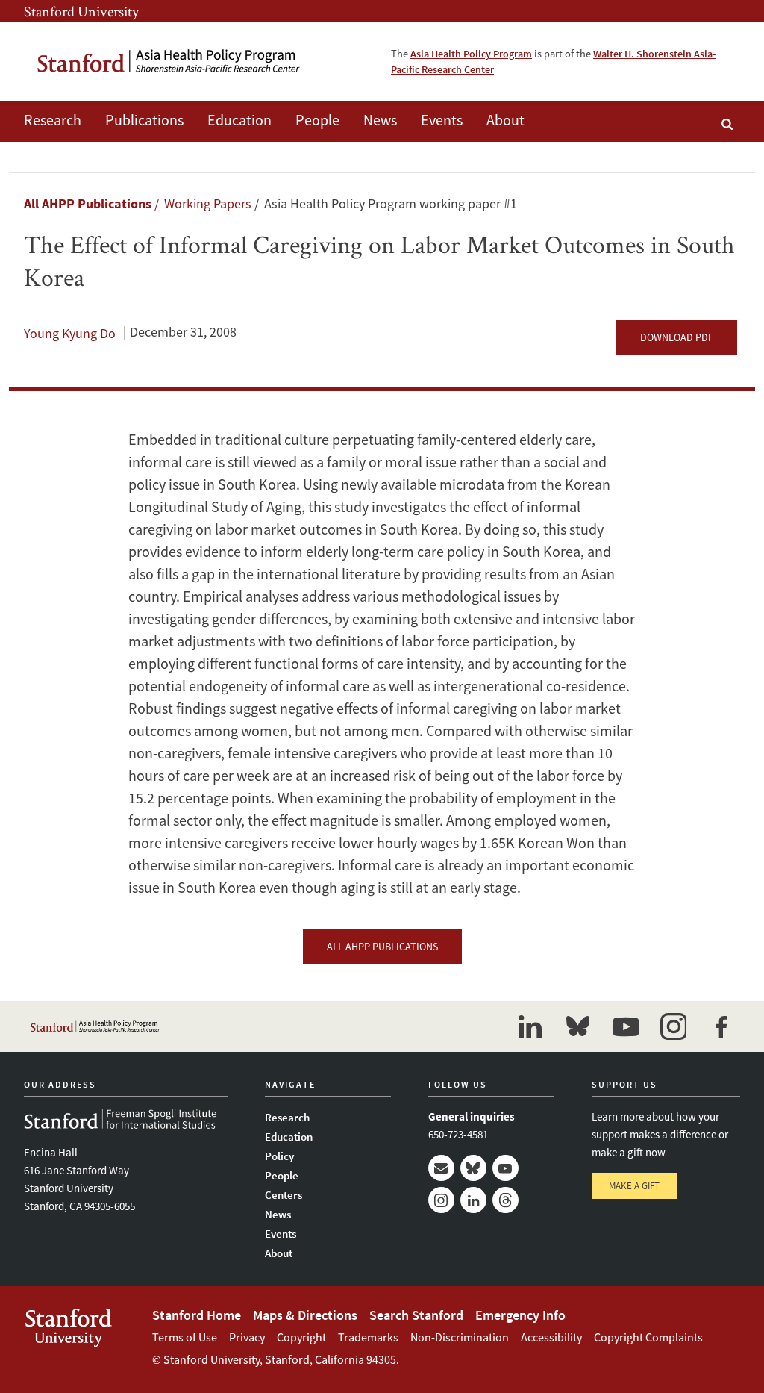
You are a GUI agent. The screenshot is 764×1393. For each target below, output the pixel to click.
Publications (144, 119)
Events (442, 119)
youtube (625, 1026)
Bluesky (473, 1168)
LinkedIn (473, 1200)
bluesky (577, 1026)
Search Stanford (416, 1315)
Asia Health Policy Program (471, 53)
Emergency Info (520, 1315)
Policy (279, 1156)
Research (52, 119)
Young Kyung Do (70, 333)
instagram (673, 1026)
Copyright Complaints (648, 1337)
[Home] (169, 61)
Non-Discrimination (459, 1337)
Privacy (247, 1337)
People (317, 119)
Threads (505, 1200)
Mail (441, 1168)
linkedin (529, 1026)
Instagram (441, 1200)
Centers (283, 1195)
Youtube (505, 1168)
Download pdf (676, 337)
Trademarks (368, 1337)
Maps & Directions (305, 1315)
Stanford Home (196, 1315)
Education (239, 119)
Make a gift (634, 1185)
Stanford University (81, 11)
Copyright (301, 1337)
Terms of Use (184, 1337)
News (380, 119)
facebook (720, 1026)
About (505, 119)
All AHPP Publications (87, 203)
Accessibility (551, 1337)
